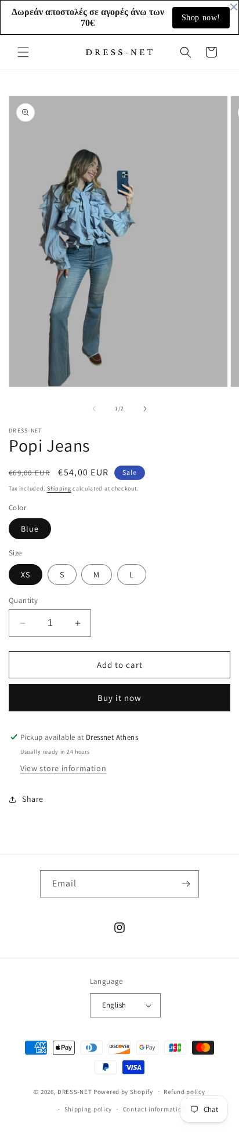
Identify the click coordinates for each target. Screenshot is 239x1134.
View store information (63, 768)
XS (25, 574)
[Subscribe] (185, 883)
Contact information (154, 1109)
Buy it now (119, 697)
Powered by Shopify (123, 1091)
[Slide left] (94, 408)
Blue (30, 529)
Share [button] (33, 799)
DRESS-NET (74, 1091)
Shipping (59, 488)
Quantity (23, 600)
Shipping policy (88, 1109)
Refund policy (184, 1092)
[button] (23, 52)
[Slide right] (145, 408)
